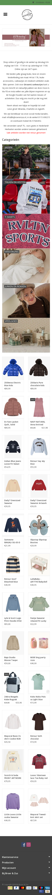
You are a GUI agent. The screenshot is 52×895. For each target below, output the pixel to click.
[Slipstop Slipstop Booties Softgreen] (39, 525)
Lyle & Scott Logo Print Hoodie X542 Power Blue (12, 619)
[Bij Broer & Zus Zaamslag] (31, 14)
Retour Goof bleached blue (11, 580)
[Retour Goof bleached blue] (13, 564)
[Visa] (28, 888)
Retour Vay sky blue (37, 462)
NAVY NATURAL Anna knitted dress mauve (37, 423)
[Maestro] (41, 888)
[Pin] (41, 891)
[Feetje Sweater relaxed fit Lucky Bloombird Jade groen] (39, 603)
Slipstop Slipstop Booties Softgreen (38, 541)
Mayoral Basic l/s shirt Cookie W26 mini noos (12, 737)
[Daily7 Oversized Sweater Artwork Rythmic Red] (39, 485)
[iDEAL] (10, 888)
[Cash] (47, 891)
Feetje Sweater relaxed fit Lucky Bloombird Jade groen (38, 619)
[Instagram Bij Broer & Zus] (28, 844)
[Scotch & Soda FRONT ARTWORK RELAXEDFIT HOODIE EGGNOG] (13, 760)
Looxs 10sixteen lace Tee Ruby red (39, 776)
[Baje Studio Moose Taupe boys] (13, 642)
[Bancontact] (35, 888)
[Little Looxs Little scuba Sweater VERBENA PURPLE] (13, 800)
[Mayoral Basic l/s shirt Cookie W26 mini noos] (13, 721)
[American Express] (47, 888)
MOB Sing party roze (38, 658)
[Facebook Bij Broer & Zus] (23, 844)
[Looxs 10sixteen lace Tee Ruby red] (39, 760)
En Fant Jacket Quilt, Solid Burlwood (11, 423)
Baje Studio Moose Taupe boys (10, 659)
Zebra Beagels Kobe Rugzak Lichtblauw (11, 698)
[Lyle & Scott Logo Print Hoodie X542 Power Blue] (13, 603)
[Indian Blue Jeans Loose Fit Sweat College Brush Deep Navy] (13, 446)
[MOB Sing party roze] (39, 642)
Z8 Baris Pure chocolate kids (37, 384)
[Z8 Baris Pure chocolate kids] (39, 368)
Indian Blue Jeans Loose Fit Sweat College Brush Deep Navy (12, 462)
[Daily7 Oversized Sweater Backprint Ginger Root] (13, 485)
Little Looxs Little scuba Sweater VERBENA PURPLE (12, 816)
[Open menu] (5, 14)
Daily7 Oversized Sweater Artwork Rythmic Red (38, 502)
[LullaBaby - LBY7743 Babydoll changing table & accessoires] (39, 564)
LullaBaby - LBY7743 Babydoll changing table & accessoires (38, 580)
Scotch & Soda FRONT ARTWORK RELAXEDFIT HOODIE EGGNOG (12, 776)
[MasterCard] (22, 888)
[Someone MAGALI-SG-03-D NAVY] (13, 525)
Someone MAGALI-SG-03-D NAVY (12, 541)
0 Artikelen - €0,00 (42, 2)
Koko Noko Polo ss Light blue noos (38, 698)
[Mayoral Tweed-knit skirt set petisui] (39, 800)
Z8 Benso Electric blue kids (12, 384)
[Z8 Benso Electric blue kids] (13, 368)
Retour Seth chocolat (36, 737)
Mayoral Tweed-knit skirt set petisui (38, 816)
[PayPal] (16, 888)
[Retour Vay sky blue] (39, 446)
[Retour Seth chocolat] (39, 721)
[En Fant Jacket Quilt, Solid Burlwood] (13, 407)
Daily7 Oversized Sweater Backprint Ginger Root (12, 502)
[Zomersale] (26, 37)
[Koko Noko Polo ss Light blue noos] (39, 682)
